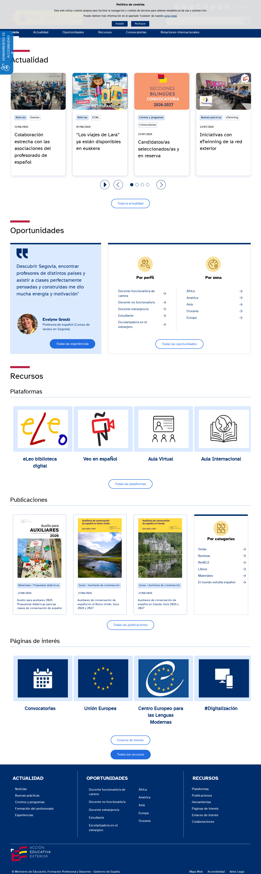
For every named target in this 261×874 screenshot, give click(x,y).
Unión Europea (100, 708)
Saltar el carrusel (22, 74)
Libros (202, 569)
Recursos (105, 32)
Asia (190, 304)
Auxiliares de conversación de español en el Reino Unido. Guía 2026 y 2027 (98, 604)
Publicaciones (202, 795)
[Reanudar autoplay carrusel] (104, 184)
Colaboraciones (203, 821)
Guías (202, 549)
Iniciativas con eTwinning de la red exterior (221, 141)
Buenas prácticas (27, 795)
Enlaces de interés (205, 815)
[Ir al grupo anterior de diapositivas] (118, 184)
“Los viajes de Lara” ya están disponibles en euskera (98, 141)
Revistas (204, 556)
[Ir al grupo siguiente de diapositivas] (161, 184)
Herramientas (201, 802)
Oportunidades (73, 32)
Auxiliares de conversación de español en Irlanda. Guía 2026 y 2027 (158, 604)
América (192, 298)
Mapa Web (196, 871)
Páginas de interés (205, 808)
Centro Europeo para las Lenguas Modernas (160, 715)
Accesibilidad (216, 871)
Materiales (205, 575)
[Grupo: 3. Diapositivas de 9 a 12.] (142, 184)
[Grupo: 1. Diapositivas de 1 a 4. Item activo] (131, 184)
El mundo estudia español (216, 582)
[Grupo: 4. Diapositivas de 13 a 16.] (147, 184)
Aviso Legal (237, 871)
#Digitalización (221, 708)
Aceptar (119, 23)
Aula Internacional (221, 459)
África (191, 291)
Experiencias (24, 815)
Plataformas (200, 789)
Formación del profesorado (34, 808)
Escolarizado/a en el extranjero (132, 324)
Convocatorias (136, 32)
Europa (192, 317)
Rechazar (140, 23)
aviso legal (170, 16)
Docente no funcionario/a (136, 302)
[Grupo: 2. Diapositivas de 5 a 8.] (137, 184)
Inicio (14, 32)
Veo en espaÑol (100, 459)
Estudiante (126, 315)
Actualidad (40, 32)
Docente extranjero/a (133, 309)
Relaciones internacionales (180, 32)
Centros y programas (30, 802)
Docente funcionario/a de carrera (136, 293)
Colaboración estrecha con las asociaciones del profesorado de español (32, 148)
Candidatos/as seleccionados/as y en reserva (158, 149)
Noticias (21, 789)
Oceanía (192, 311)
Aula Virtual (160, 459)
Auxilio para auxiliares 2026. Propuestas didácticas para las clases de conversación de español (39, 604)
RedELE (203, 562)
